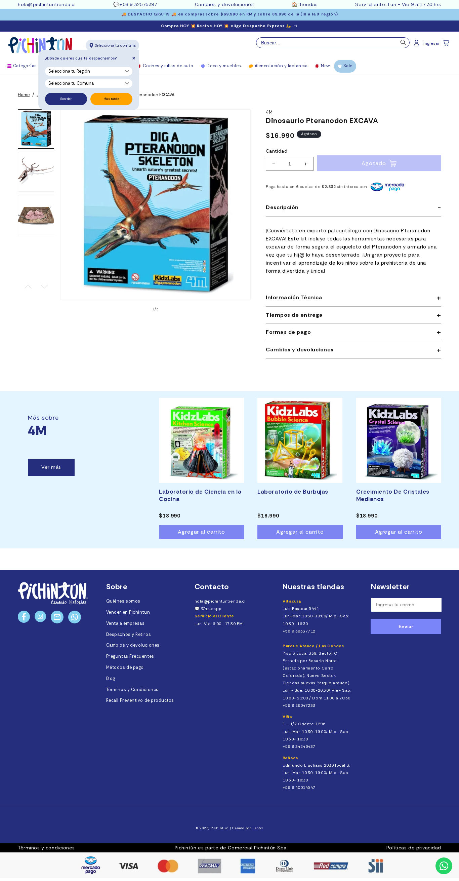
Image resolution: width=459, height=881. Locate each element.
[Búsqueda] (403, 44)
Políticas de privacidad (413, 848)
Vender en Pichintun (128, 612)
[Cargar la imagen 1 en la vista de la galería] (36, 129)
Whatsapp (211, 608)
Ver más (51, 467)
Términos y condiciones (46, 848)
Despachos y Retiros (128, 634)
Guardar (66, 99)
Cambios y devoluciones (224, 4)
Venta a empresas (125, 623)
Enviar (406, 626)
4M (269, 112)
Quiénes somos (123, 601)
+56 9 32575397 (138, 4)
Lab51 (257, 828)
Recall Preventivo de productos (140, 700)
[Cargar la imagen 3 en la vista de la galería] (36, 215)
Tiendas (308, 4)
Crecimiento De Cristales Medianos (392, 495)
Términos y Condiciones (132, 689)
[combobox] (333, 42)
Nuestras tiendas (313, 586)
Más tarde (111, 99)
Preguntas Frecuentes (130, 656)
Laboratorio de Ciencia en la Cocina (200, 495)
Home (24, 95)
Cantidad (276, 151)
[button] (446, 45)
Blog (110, 678)
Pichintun (220, 828)
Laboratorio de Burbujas (292, 491)
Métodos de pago (125, 667)
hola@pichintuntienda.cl (47, 4)
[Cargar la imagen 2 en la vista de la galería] (36, 172)
